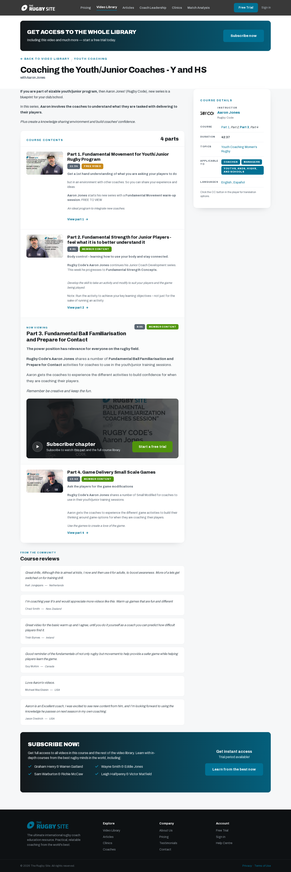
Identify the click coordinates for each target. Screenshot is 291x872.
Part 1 (225, 127)
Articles (128, 7)
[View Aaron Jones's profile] (207, 113)
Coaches (109, 849)
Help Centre (224, 843)
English (226, 182)
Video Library (107, 7)
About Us (166, 830)
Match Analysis (198, 7)
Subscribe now (243, 36)
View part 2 (75, 307)
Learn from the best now (234, 769)
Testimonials (168, 843)
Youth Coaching (90, 58)
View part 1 (75, 219)
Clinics (177, 7)
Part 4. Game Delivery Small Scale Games (111, 472)
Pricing (86, 7)
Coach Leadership (153, 7)
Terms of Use (262, 865)
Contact (165, 849)
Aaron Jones (228, 112)
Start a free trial (152, 446)
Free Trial (246, 7)
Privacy (247, 865)
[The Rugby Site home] (38, 7)
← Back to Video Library (44, 58)
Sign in (266, 7)
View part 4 (75, 532)
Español (239, 182)
